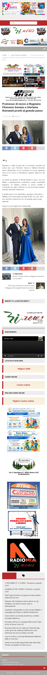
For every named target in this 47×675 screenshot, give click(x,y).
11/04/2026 (7, 116)
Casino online (24, 385)
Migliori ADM (24, 369)
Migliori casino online (24, 401)
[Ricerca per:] (23, 23)
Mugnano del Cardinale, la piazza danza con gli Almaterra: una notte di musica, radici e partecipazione (21, 603)
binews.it (17, 116)
